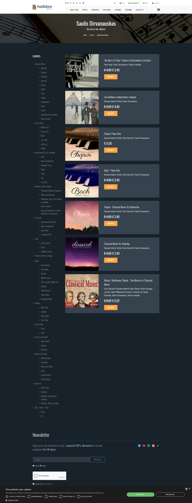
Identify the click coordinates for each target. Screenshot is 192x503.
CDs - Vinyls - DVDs (42, 407)
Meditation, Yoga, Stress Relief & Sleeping (51, 201)
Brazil (43, 247)
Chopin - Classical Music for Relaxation (121, 207)
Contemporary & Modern (49, 114)
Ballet (43, 89)
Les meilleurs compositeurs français (120, 97)
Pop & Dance (45, 243)
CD (42, 416)
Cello (42, 156)
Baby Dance (45, 315)
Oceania (43, 273)
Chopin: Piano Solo (112, 134)
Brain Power (45, 387)
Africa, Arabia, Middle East (50, 282)
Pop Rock (38, 217)
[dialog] (96, 494)
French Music (45, 265)
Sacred (43, 110)
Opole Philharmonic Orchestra (121, 292)
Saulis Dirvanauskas (120, 64)
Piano (43, 93)
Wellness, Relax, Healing (43, 186)
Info (112, 76)
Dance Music (45, 341)
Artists (84, 10)
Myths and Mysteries (48, 194)
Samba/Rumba (46, 375)
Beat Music (45, 230)
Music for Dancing (41, 353)
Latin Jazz (44, 144)
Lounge (43, 345)
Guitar (43, 169)
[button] (55, 500)
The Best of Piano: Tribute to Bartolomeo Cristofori (127, 60)
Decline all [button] (170, 494)
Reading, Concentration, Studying (49, 398)
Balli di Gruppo (45, 358)
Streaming (128, 10)
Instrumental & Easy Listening (45, 152)
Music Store (74, 10)
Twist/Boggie (45, 379)
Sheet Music (107, 10)
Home (85, 35)
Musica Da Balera (47, 366)
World (37, 261)
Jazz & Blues (39, 123)
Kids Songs (45, 307)
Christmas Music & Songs (43, 255)
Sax (42, 177)
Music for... (38, 383)
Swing (43, 148)
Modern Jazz (45, 127)
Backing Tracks (46, 165)
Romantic (44, 76)
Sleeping (44, 391)
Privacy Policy (47, 484)
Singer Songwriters (47, 226)
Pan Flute (44, 182)
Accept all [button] (140, 494)
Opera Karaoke (46, 118)
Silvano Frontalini (135, 64)
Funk (42, 332)
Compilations (45, 101)
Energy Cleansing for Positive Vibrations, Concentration (51, 212)
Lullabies (44, 311)
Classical (44, 68)
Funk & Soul (39, 324)
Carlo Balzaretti (128, 137)
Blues (43, 135)
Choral (43, 85)
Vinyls (43, 411)
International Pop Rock (48, 221)
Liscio (43, 370)
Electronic (44, 349)
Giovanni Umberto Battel (113, 101)
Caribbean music (46, 251)
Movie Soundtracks (47, 161)
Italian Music (45, 294)
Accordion (44, 362)
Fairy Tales (44, 320)
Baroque (43, 72)
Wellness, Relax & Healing (50, 403)
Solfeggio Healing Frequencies (51, 190)
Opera (43, 106)
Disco (43, 328)
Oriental (43, 286)
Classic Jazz (45, 131)
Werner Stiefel (140, 288)
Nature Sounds (46, 206)
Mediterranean (45, 277)
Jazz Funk (44, 139)
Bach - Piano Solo (112, 170)
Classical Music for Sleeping (116, 244)
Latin (36, 238)
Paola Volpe (108, 64)
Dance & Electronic (41, 337)
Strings (43, 97)
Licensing (118, 10)
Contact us (139, 10)
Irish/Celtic (44, 269)
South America (46, 290)
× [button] (189, 489)
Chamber (44, 80)
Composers (95, 10)
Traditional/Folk (46, 234)
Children (37, 303)
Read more (100, 493)
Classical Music (40, 63)
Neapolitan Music (46, 299)
